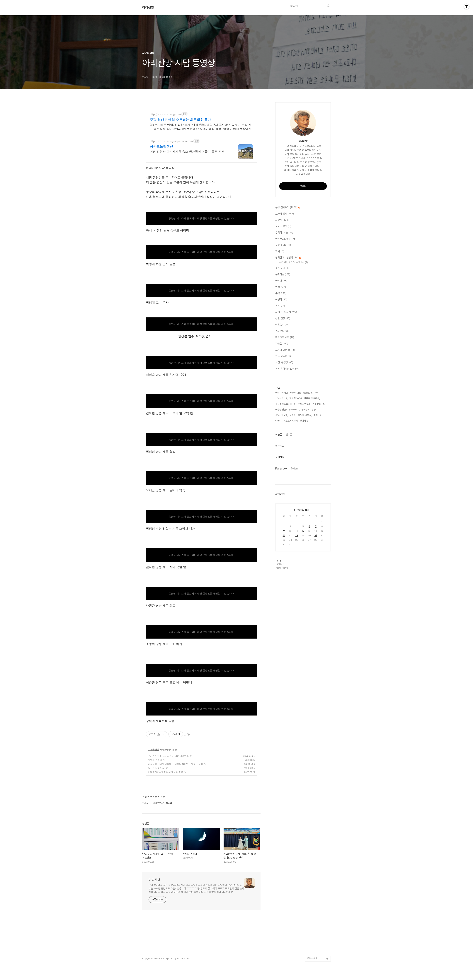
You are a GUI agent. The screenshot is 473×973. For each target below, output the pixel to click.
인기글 (289, 434)
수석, (317, 392)
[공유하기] (158, 734)
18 (296, 535)
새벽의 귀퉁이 (155, 759)
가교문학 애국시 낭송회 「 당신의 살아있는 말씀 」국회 (175, 763)
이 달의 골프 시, (305, 415)
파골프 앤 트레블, (312, 398)
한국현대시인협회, (302, 404)
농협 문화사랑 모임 (287, 368)
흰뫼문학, (305, 409)
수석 (280, 293)
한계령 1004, (296, 398)
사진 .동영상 (284, 362)
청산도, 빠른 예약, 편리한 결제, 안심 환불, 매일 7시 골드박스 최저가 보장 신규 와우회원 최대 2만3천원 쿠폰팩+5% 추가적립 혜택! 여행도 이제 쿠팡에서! (201, 127)
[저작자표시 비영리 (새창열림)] (186, 734)
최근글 (278, 434)
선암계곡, (304, 420)
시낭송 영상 (153, 749)
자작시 (282, 219)
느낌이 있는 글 (285, 349)
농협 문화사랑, (319, 404)
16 (284, 535)
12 (303, 530)
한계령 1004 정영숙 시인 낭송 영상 (165, 772)
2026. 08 (303, 510)
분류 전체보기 (286, 207)
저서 (279, 251)
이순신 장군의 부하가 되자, (287, 409)
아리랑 (281, 280)
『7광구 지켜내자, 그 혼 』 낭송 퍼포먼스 (168, 755)
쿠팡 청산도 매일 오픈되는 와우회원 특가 (180, 120)
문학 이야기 (284, 245)
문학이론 (282, 274)
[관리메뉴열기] (466, 6)
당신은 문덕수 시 (156, 768)
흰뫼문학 (282, 330)
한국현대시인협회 (286, 257)
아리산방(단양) (285, 238)
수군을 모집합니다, (284, 404)
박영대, (278, 420)
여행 (280, 286)
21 (315, 535)
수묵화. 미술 (284, 232)
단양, (314, 409)
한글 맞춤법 (283, 356)
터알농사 (282, 324)
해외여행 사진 (284, 337)
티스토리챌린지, (290, 420)
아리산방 (148, 7)
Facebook (281, 468)
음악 (280, 305)
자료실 (281, 343)
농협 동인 (282, 268)
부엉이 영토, (295, 392)
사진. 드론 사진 (286, 312)
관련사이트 (312, 958)
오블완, (293, 415)
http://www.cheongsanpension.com (171, 141)
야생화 (281, 299)
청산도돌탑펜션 (161, 146)
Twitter (295, 468)
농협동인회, (308, 392)
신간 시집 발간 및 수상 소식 (293, 262)
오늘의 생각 (284, 213)
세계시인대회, (281, 398)
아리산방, (318, 415)
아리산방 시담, (282, 392)
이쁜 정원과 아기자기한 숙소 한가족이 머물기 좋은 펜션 (187, 151)
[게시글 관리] (163, 734)
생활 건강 (282, 318)
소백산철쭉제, (281, 415)
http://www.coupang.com (165, 114)
